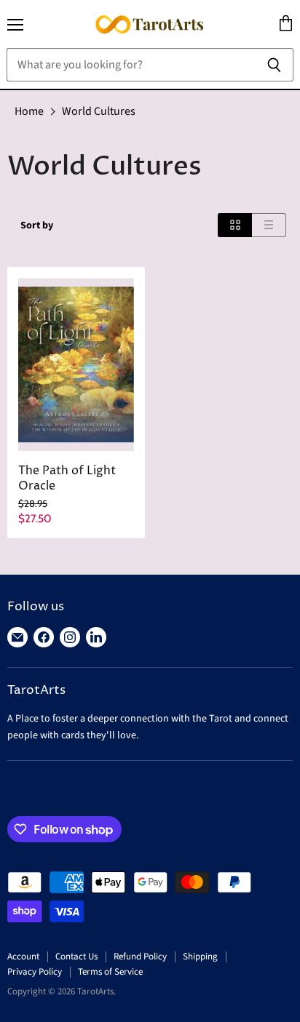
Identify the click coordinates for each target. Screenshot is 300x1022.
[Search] (274, 64)
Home (29, 111)
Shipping (200, 956)
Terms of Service (110, 971)
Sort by (36, 225)
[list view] (269, 225)
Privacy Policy (34, 971)
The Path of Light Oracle (67, 478)
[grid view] (235, 225)
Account (23, 956)
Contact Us (76, 956)
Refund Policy (140, 956)
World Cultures (98, 111)
